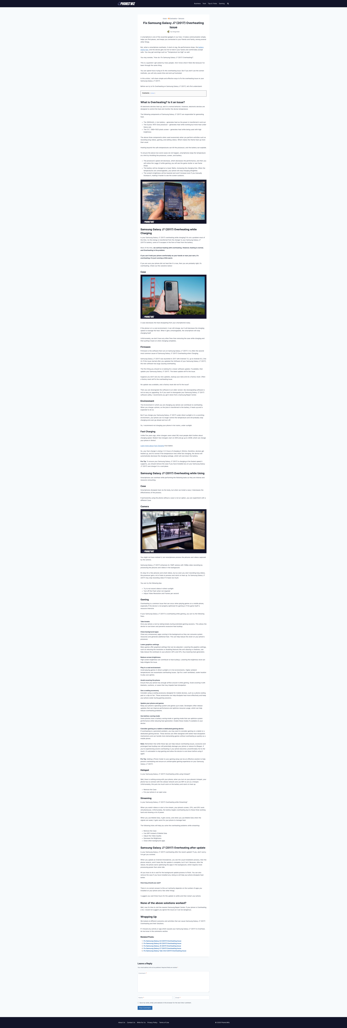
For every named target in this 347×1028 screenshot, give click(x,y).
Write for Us (141, 1022)
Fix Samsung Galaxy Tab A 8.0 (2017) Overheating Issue (165, 951)
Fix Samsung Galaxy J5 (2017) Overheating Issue (162, 946)
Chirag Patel (175, 31)
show (152, 93)
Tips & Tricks (212, 3)
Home (165, 18)
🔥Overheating (172, 18)
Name (141, 998)
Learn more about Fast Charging (152, 446)
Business (197, 3)
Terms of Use (164, 1022)
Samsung (181, 18)
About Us (121, 1022)
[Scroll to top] (342, 1018)
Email (178, 998)
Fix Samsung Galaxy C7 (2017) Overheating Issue (162, 948)
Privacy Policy (152, 1022)
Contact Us (131, 1022)
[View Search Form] (228, 3)
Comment (142, 973)
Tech (204, 3)
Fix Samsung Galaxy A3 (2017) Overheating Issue (162, 941)
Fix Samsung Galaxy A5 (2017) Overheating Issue (162, 943)
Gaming (222, 3)
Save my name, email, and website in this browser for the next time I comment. (165, 1003)
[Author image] (169, 32)
